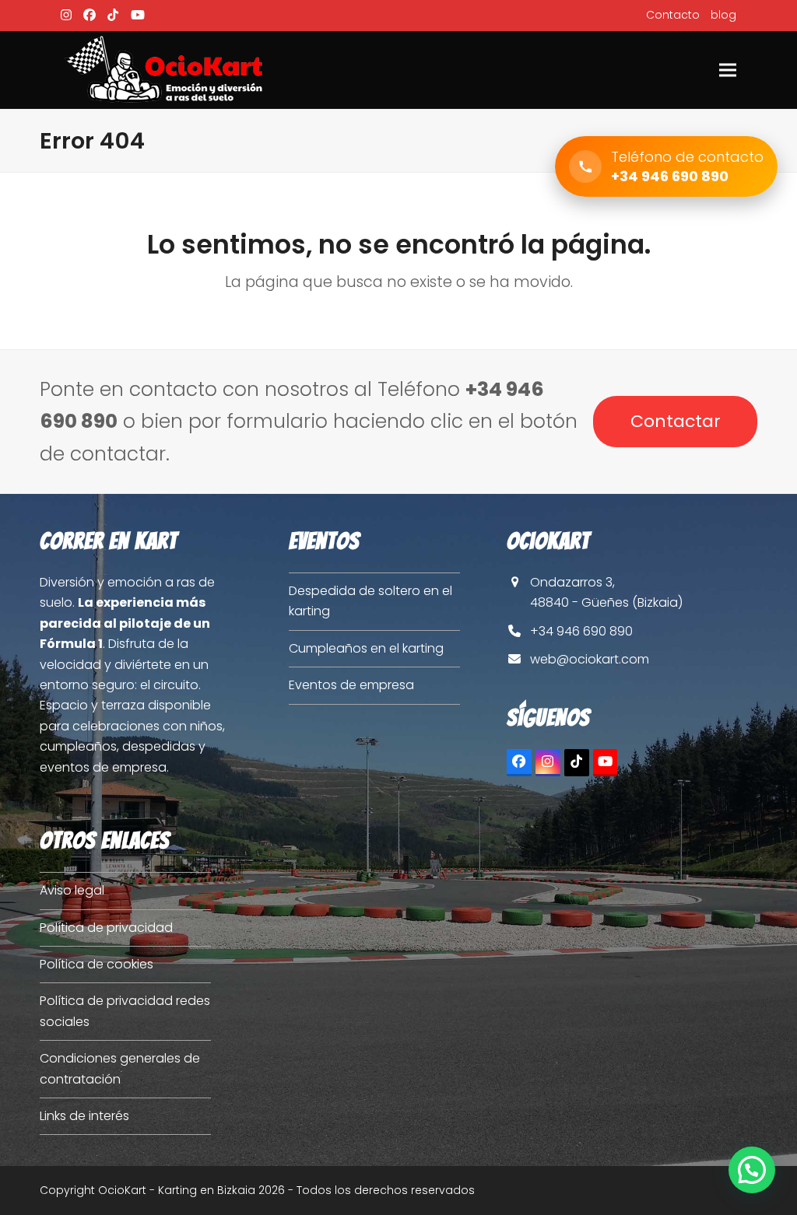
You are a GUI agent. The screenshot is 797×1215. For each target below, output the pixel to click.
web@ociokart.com (589, 659)
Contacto (673, 15)
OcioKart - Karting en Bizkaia (176, 1190)
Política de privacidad (106, 928)
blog (723, 15)
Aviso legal (72, 890)
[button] (727, 69)
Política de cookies (96, 964)
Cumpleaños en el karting (366, 648)
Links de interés (84, 1116)
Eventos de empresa (351, 685)
